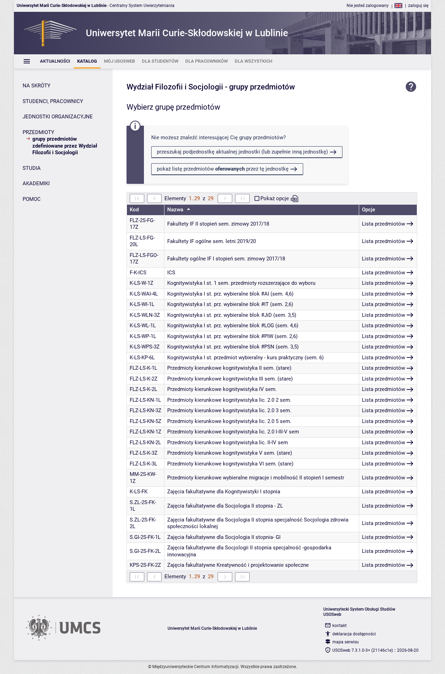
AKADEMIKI (36, 183)
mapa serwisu (345, 642)
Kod (134, 209)
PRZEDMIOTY (38, 132)
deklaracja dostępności (354, 634)
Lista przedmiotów (383, 224)
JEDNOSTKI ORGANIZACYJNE (58, 116)
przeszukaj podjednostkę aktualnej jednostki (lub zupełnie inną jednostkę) (242, 152)
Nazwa (176, 209)
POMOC (32, 199)
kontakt (339, 625)
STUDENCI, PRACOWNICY (53, 101)
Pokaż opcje (274, 198)
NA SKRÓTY (36, 86)
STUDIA (32, 168)
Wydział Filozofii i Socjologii (175, 87)
